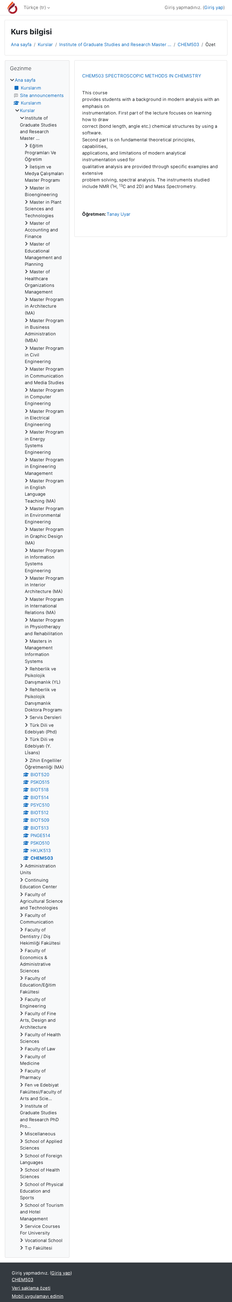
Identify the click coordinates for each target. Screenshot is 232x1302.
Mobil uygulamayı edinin (37, 1296)
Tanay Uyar (118, 214)
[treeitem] (37, 664)
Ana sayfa (21, 44)
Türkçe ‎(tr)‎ (35, 7)
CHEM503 (188, 44)
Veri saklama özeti (31, 1288)
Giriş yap (213, 7)
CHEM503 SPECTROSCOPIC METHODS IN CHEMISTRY (141, 76)
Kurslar (45, 44)
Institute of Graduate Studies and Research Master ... (115, 44)
